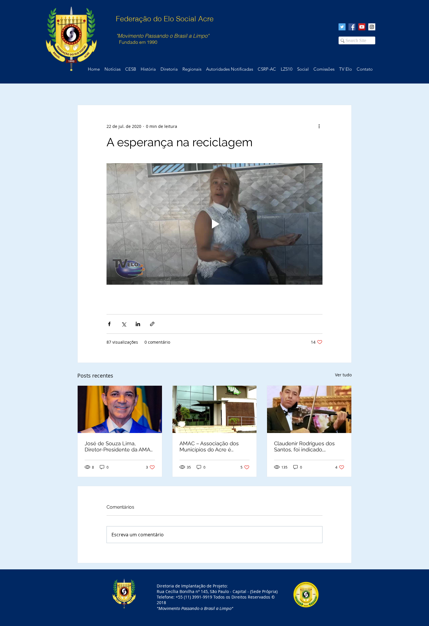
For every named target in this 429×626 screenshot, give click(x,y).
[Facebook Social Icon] (351, 26)
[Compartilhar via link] (152, 324)
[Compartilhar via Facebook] (109, 324)
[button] (364, 69)
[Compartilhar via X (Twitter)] (123, 324)
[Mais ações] (318, 126)
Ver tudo (343, 375)
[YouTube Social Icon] (361, 26)
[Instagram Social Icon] (371, 26)
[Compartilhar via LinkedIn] (138, 324)
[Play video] (214, 224)
